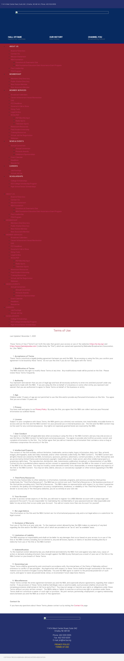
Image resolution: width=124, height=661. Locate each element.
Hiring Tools (15, 109)
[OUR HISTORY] (46, 37)
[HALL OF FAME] (4, 37)
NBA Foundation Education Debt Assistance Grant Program (39, 65)
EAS (12, 100)
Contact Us (15, 54)
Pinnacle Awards (22, 151)
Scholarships (16, 176)
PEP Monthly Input (23, 118)
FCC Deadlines (16, 103)
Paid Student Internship (20, 130)
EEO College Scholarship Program (24, 184)
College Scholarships (19, 181)
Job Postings (16, 170)
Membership (15, 74)
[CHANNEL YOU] (84, 37)
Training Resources (18, 132)
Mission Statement (18, 57)
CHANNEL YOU (95, 37)
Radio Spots (20, 121)
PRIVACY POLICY (62, 644)
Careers (13, 166)
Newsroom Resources (19, 127)
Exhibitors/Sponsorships (25, 154)
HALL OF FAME (15, 37)
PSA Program (16, 217)
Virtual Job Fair (16, 313)
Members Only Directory (20, 79)
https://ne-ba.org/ (97, 344)
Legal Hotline (16, 112)
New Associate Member (20, 232)
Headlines (15, 160)
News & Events (16, 141)
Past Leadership (17, 68)
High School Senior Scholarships (23, 187)
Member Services (17, 90)
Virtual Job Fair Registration (21, 135)
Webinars (14, 281)
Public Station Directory (20, 81)
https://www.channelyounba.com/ (23, 346)
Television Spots (22, 124)
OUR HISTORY (55, 37)
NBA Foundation (17, 60)
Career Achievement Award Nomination (26, 98)
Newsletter (15, 304)
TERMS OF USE (62, 647)
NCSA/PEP (15, 115)
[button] (62, 189)
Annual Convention (18, 146)
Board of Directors (18, 51)
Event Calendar (17, 157)
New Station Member (19, 84)
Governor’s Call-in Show (20, 106)
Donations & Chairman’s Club (27, 62)
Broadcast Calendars (19, 95)
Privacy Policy (41, 409)
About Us (13, 46)
